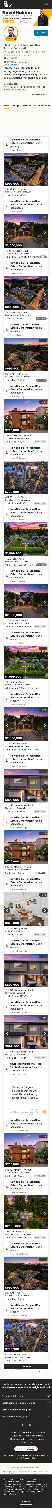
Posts (6, 106)
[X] (22, 1425)
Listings (15, 106)
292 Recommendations (18, 62)
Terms (35, 1458)
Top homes (10, 1432)
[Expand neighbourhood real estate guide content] (26, 1403)
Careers (40, 1439)
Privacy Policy (13, 1489)
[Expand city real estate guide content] (26, 1396)
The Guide (26, 1432)
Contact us (41, 1432)
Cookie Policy (9, 1494)
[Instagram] (29, 1425)
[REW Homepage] (8, 4)
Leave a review (10, 65)
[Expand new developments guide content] (26, 1416)
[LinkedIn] (36, 1425)
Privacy (26, 1458)
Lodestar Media (33, 1455)
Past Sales (26, 106)
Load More (26, 1367)
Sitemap (25, 1442)
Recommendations (42, 106)
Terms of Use (28, 1489)
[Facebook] (16, 1425)
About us (16, 1435)
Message (41, 33)
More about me (38, 94)
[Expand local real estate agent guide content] (26, 1409)
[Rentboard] (31, 1448)
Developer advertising (21, 1439)
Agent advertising (34, 1435)
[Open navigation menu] (46, 4)
